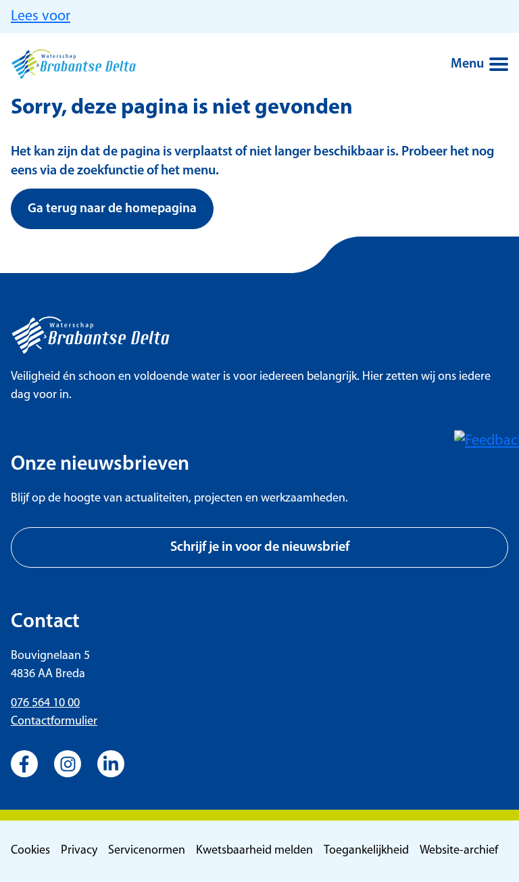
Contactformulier (54, 722)
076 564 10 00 (45, 703)
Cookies (30, 851)
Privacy (79, 851)
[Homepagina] (74, 64)
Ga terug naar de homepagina (112, 209)
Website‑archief (459, 851)
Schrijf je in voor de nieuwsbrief (259, 547)
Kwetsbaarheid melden (254, 851)
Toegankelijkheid (366, 851)
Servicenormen (146, 851)
